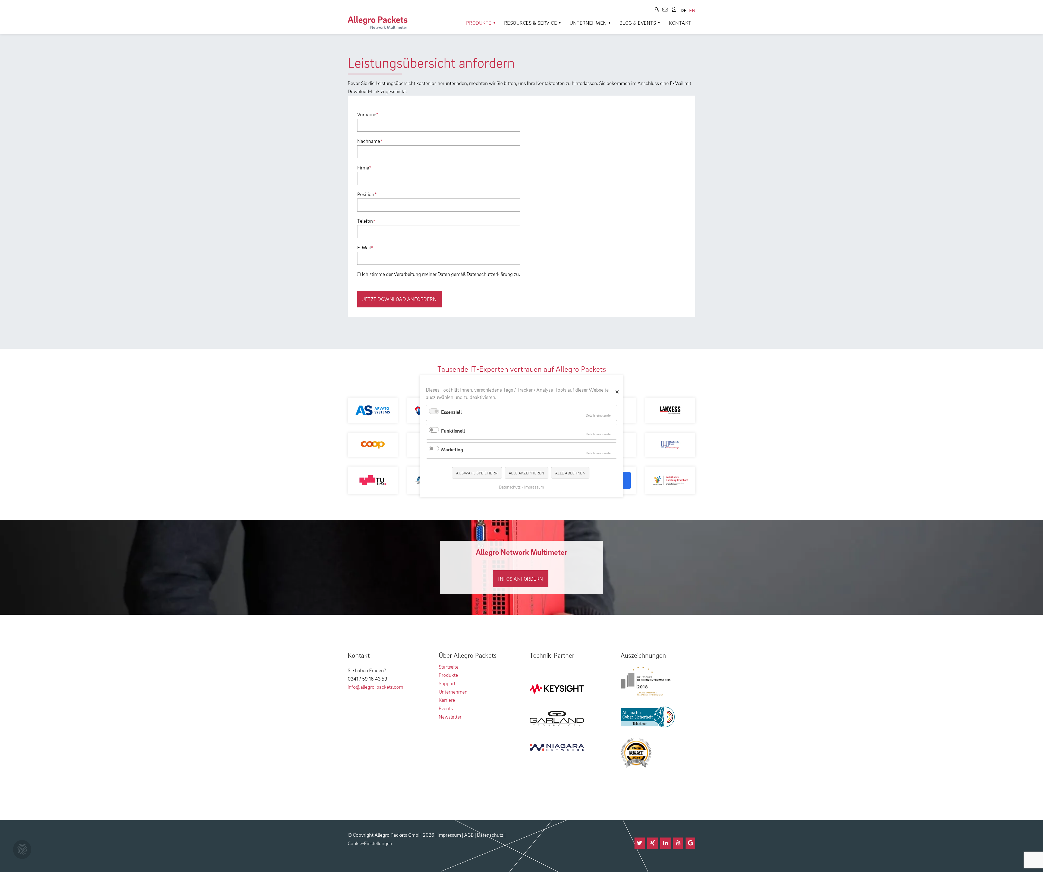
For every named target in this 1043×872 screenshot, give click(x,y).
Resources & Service (530, 23)
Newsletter (450, 716)
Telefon (366, 221)
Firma (364, 167)
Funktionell (453, 430)
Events (446, 708)
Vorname (368, 114)
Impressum (449, 835)
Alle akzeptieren (526, 472)
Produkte (478, 23)
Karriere (447, 700)
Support (447, 683)
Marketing (452, 449)
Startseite (448, 666)
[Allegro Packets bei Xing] (652, 843)
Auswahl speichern (477, 472)
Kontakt (680, 23)
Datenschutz (490, 835)
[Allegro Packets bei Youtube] (678, 843)
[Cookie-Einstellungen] (22, 849)
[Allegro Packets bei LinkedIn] (665, 843)
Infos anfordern (520, 578)
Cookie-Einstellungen (370, 843)
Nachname (369, 141)
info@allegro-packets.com (375, 687)
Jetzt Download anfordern (399, 299)
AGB (469, 835)
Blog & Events (638, 23)
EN (692, 10)
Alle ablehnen (570, 472)
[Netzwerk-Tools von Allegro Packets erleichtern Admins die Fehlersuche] (377, 22)
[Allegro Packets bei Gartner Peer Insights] (690, 843)
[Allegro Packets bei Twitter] (639, 843)
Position (367, 194)
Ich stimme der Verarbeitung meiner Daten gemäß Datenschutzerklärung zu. (441, 274)
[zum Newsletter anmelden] (665, 10)
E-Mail (365, 247)
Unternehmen (588, 23)
